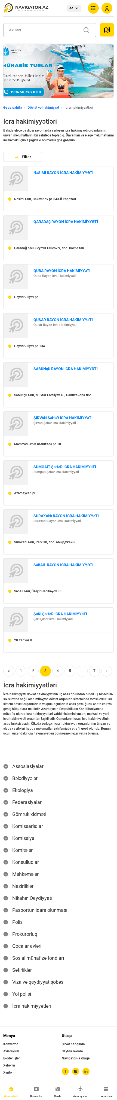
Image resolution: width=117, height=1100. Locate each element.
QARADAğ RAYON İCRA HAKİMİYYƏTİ (65, 222)
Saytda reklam (72, 1051)
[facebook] (65, 1071)
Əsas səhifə (12, 107)
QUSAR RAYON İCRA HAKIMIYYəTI (63, 320)
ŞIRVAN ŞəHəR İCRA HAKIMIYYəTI (63, 418)
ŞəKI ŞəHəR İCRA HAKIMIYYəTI (60, 614)
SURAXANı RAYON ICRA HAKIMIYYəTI (66, 516)
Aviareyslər (11, 1051)
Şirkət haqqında (73, 1044)
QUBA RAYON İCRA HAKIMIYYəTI (61, 271)
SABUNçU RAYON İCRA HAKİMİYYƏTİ (65, 369)
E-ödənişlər (11, 1058)
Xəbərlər (9, 1065)
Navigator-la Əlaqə (76, 1058)
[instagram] (75, 1071)
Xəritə (7, 1072)
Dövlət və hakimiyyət (43, 107)
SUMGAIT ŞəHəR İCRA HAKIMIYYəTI (64, 467)
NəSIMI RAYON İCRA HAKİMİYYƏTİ (63, 172)
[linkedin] (86, 1071)
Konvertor (10, 1044)
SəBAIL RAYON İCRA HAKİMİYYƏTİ (63, 565)
